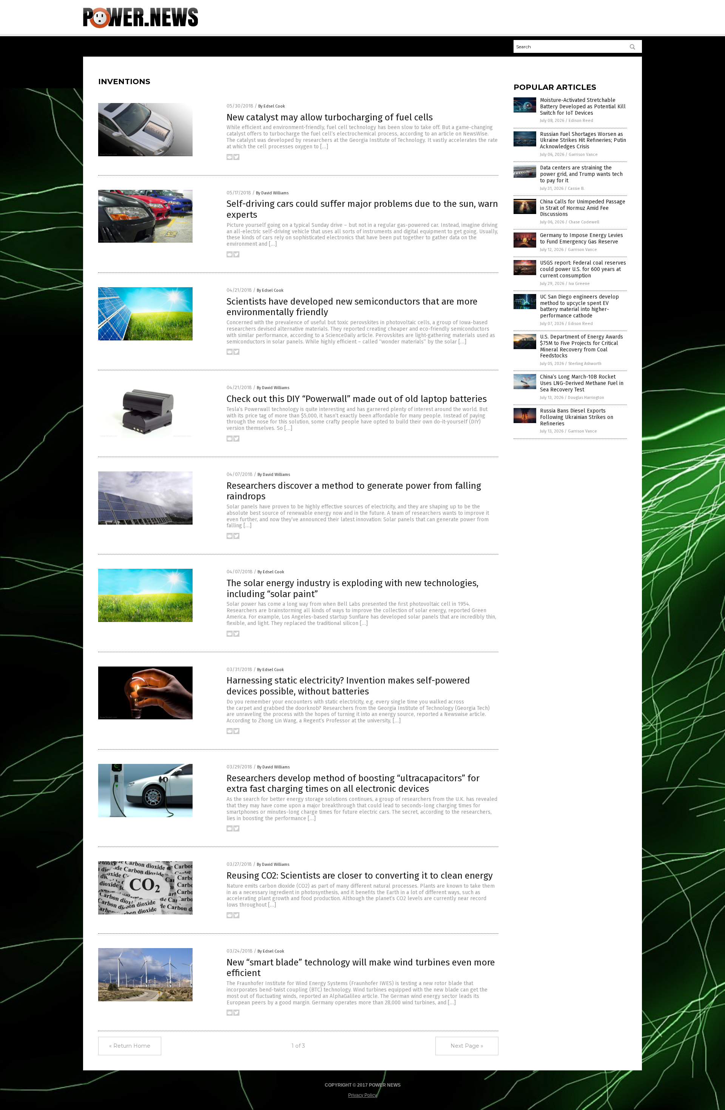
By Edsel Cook (271, 106)
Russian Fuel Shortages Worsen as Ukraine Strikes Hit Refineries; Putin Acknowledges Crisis (583, 140)
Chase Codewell (584, 222)
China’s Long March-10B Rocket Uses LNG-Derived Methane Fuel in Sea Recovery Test (581, 383)
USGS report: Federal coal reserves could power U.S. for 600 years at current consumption (583, 269)
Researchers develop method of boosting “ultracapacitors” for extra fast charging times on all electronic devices (353, 783)
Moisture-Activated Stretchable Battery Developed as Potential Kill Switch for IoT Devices (583, 106)
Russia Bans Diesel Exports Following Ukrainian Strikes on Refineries (576, 417)
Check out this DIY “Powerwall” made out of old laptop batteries (357, 399)
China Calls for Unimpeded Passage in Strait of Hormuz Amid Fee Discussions (582, 208)
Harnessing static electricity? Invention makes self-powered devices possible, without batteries (348, 686)
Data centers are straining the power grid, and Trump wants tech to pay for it (581, 174)
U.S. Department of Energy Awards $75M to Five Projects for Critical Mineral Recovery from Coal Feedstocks (581, 346)
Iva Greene (579, 283)
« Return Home (129, 1045)
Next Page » (466, 1045)
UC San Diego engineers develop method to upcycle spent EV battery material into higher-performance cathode (579, 306)
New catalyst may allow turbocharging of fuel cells (330, 117)
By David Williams (272, 193)
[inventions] (140, 26)
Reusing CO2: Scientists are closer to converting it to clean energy (360, 875)
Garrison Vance (583, 154)
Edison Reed (581, 120)
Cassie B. (576, 188)
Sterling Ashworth (585, 363)
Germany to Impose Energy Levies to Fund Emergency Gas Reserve (581, 238)
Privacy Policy (362, 1095)
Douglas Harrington (586, 397)
